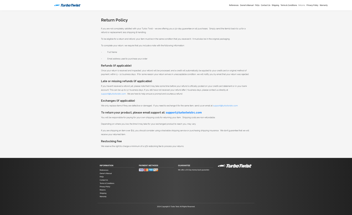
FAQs (257, 5)
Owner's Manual (247, 5)
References (234, 5)
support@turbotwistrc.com (113, 94)
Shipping (275, 5)
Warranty (324, 5)
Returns (301, 5)
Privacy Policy (312, 5)
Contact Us (265, 5)
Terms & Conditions (288, 5)
